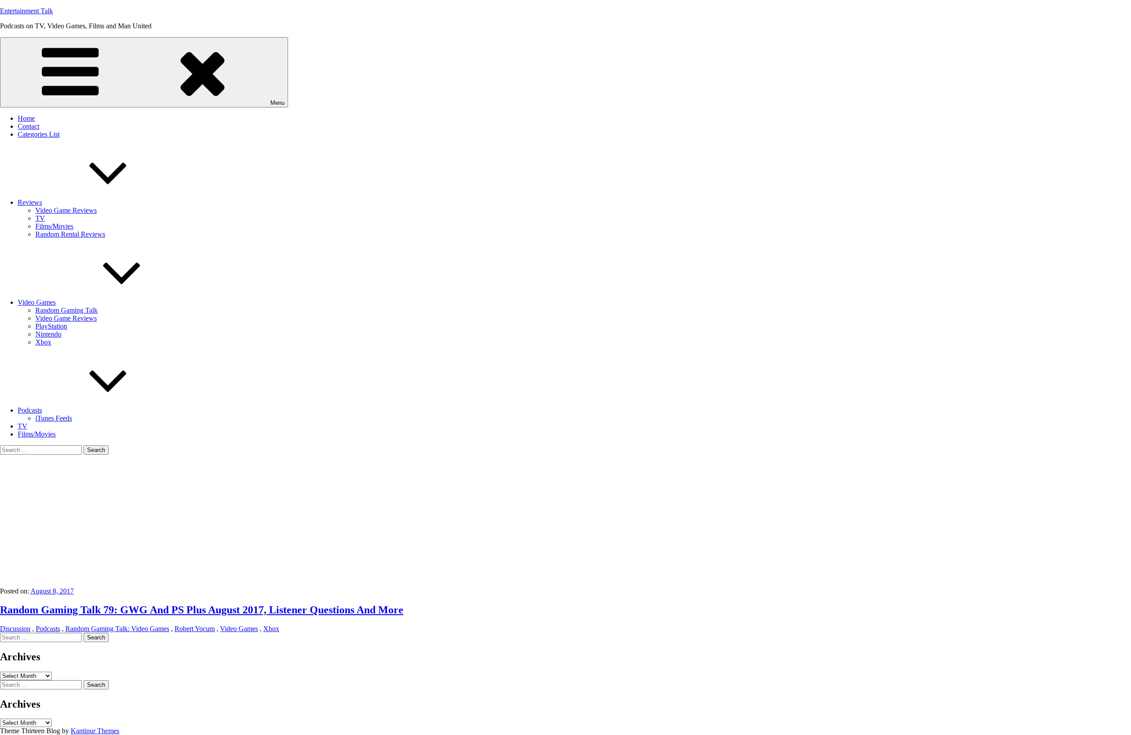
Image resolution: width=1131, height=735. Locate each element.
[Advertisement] (565, 521)
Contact (28, 126)
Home (26, 118)
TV (40, 218)
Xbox (43, 342)
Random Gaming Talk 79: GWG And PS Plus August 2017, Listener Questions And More (201, 610)
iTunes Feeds (53, 418)
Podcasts (30, 410)
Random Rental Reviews (70, 234)
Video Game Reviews (66, 210)
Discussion (15, 628)
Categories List (39, 134)
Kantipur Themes (95, 731)
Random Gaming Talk (66, 310)
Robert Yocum (195, 628)
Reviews (30, 202)
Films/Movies (54, 226)
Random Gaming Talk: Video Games (117, 628)
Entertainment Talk (26, 11)
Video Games (37, 302)
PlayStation (51, 326)
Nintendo (48, 334)
